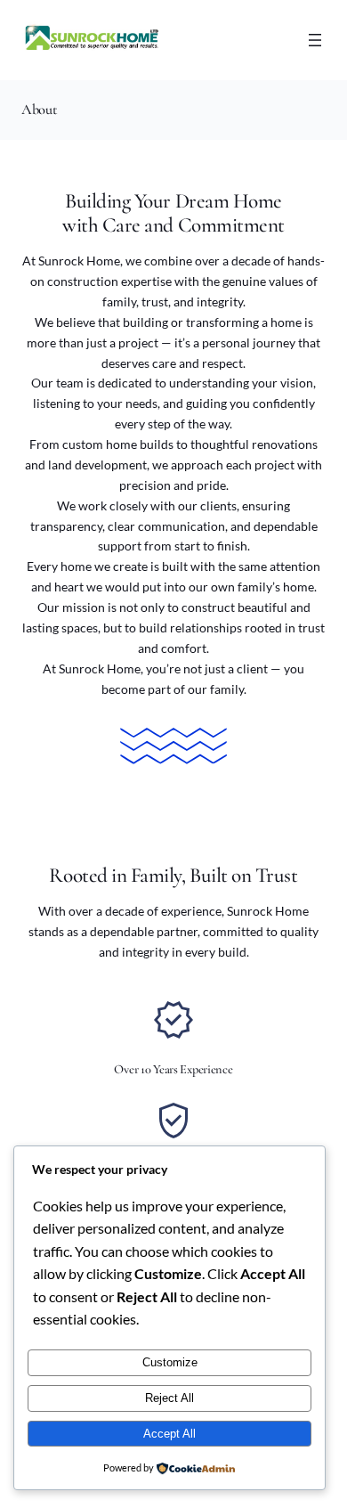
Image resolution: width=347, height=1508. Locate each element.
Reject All (169, 1398)
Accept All (169, 1433)
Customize (170, 1362)
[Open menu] (315, 40)
